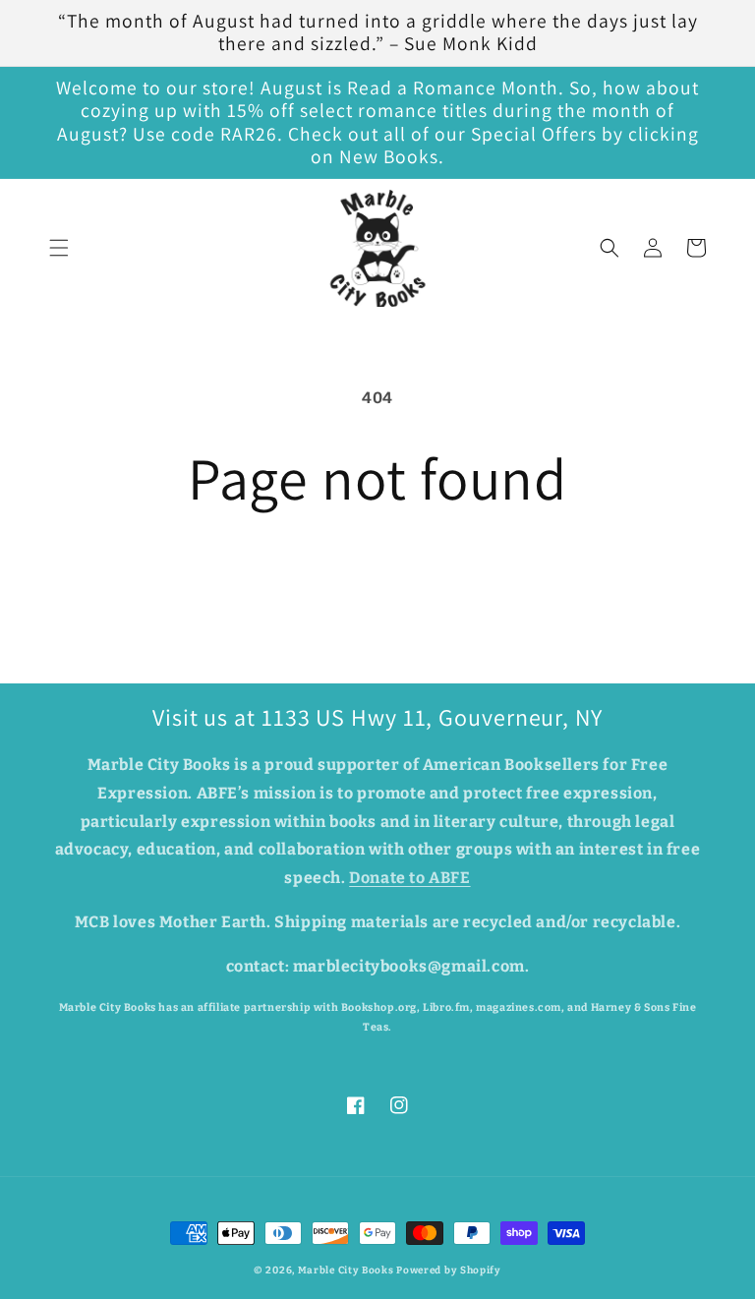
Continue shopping (377, 576)
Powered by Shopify (448, 1270)
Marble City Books (346, 1270)
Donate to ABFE (409, 877)
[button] (59, 247)
